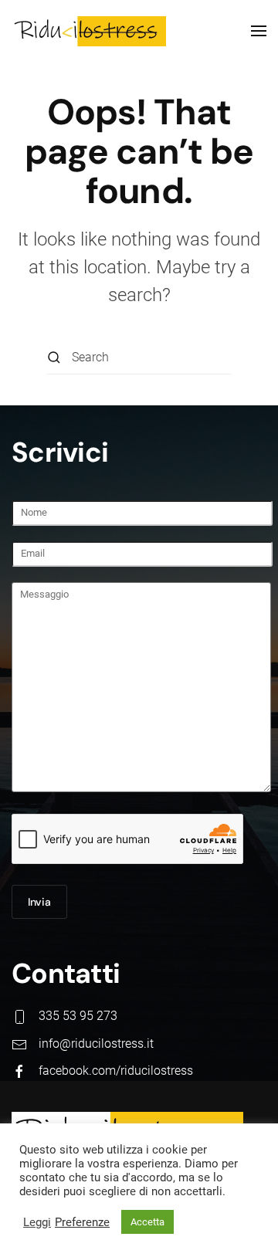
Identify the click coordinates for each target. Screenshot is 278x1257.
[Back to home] (89, 31)
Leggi (37, 1222)
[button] (258, 31)
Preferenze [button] (82, 1222)
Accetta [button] (147, 1222)
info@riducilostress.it (96, 1043)
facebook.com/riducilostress (116, 1070)
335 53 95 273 (78, 1015)
